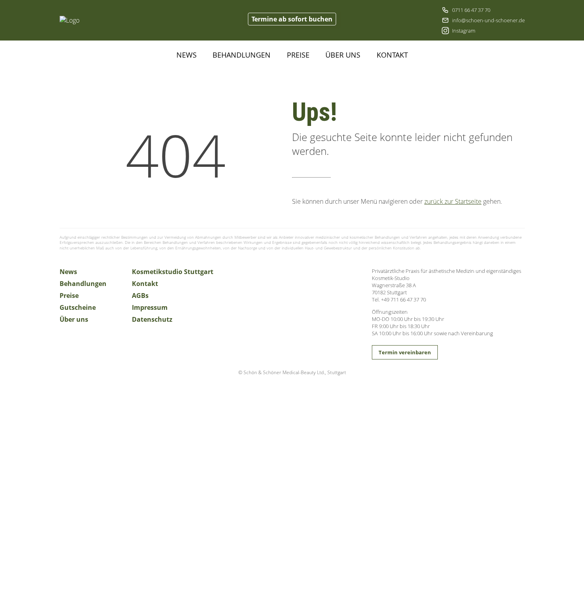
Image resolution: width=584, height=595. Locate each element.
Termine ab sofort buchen (292, 19)
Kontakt (392, 55)
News (186, 55)
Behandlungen (242, 55)
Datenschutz (152, 319)
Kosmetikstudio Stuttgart (172, 271)
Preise (298, 55)
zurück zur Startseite (453, 201)
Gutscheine (78, 307)
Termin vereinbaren (405, 352)
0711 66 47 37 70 (471, 10)
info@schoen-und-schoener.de (488, 20)
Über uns (342, 55)
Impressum (150, 307)
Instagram (463, 30)
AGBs (140, 295)
